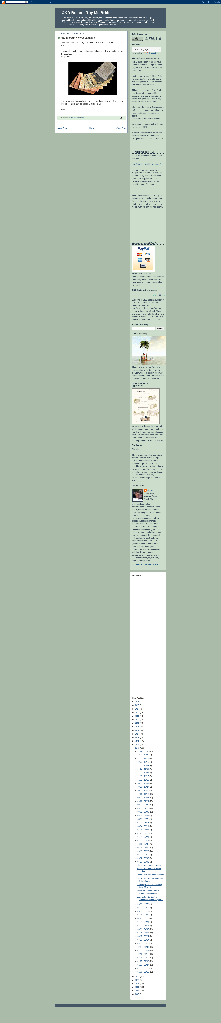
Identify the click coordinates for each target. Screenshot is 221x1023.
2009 (137, 987)
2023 (137, 713)
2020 (137, 723)
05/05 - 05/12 (143, 911)
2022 (137, 716)
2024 (137, 709)
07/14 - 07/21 (143, 837)
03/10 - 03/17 (143, 940)
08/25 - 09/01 (143, 816)
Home (91, 128)
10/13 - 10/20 (143, 791)
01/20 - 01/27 (143, 965)
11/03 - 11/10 (143, 780)
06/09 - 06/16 (143, 855)
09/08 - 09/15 (143, 808)
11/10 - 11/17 (143, 776)
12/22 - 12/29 (143, 755)
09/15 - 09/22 (143, 805)
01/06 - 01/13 (143, 972)
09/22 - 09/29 (143, 801)
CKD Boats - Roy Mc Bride (86, 12)
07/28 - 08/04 (143, 830)
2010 (137, 984)
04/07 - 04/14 (143, 926)
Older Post (121, 128)
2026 (137, 702)
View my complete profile (146, 564)
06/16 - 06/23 (143, 851)
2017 (137, 734)
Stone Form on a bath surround (150, 875)
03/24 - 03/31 (143, 933)
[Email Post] (120, 117)
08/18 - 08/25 (143, 819)
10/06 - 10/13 (143, 794)
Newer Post (62, 128)
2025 (137, 705)
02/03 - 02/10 (143, 958)
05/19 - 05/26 (143, 904)
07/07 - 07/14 (143, 840)
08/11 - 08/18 (143, 823)
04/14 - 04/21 (143, 922)
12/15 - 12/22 (143, 758)
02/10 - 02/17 (143, 954)
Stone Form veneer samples (149, 865)
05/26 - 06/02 (143, 862)
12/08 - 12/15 (143, 762)
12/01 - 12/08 (143, 766)
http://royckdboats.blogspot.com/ (146, 164)
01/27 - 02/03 (143, 961)
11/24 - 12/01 (143, 769)
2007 (137, 994)
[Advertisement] (144, 649)
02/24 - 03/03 (143, 947)
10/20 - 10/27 (143, 787)
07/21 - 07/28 (143, 833)
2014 (137, 745)
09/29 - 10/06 (143, 798)
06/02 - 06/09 (143, 858)
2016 (137, 737)
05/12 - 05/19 (143, 908)
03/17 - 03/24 (143, 936)
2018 (137, 730)
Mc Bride (151, 490)
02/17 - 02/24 (143, 951)
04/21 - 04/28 (143, 918)
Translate (153, 53)
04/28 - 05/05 (143, 915)
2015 (137, 741)
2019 (137, 727)
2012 (137, 976)
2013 (137, 748)
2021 (137, 720)
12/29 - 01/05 (143, 751)
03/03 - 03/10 (143, 943)
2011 (137, 980)
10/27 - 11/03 (143, 783)
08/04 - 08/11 (143, 826)
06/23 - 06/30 (143, 848)
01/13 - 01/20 (143, 968)
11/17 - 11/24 (143, 773)
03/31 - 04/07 (143, 929)
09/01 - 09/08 (143, 812)
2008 (137, 991)
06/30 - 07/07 (143, 844)
